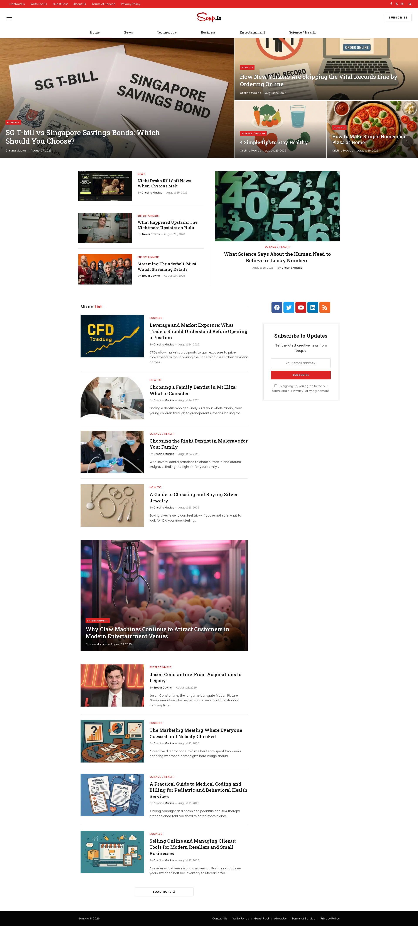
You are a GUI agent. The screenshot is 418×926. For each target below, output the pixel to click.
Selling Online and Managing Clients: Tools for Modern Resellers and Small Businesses (193, 847)
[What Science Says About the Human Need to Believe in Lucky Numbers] (277, 206)
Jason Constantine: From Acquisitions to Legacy (195, 677)
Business (208, 32)
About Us (79, 4)
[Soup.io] (209, 17)
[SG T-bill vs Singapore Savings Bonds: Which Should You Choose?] (117, 98)
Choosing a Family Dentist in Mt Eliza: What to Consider (193, 390)
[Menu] (9, 17)
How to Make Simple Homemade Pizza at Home (369, 139)
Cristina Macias (16, 150)
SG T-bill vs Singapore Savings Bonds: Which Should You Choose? (82, 136)
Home (94, 32)
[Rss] (324, 307)
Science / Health (303, 32)
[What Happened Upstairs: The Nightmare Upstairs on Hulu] (105, 228)
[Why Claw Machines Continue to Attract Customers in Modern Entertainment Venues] (164, 595)
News (128, 32)
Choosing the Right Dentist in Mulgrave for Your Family (199, 444)
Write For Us (38, 4)
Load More (162, 892)
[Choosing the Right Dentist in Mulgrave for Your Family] (112, 452)
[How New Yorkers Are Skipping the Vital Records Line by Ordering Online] (326, 69)
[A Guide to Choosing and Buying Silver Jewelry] (112, 505)
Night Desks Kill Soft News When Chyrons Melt (164, 183)
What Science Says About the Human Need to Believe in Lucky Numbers (277, 257)
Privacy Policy (130, 4)
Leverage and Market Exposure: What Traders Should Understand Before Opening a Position (199, 331)
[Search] (409, 4)
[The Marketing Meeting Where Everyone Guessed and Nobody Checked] (112, 741)
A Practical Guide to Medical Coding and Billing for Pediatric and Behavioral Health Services (199, 790)
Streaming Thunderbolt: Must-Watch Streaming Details (168, 266)
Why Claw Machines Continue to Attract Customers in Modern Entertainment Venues (157, 633)
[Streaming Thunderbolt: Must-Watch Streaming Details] (105, 269)
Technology (167, 32)
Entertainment (252, 32)
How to (247, 67)
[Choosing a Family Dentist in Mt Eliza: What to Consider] (112, 398)
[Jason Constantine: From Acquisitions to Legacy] (112, 685)
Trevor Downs (151, 234)
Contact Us (17, 4)
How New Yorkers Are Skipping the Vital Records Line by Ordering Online (319, 80)
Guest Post (60, 4)
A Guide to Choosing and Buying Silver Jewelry (194, 497)
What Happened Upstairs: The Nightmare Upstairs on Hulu (167, 225)
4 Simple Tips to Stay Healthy (274, 142)
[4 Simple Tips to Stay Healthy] (280, 129)
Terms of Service (103, 4)
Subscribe (398, 17)
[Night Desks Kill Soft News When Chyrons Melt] (105, 186)
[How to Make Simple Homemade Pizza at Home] (372, 129)
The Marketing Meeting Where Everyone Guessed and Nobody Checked (196, 733)
